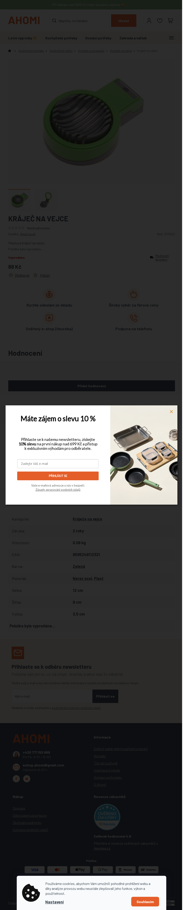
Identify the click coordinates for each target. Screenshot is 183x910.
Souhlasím (145, 901)
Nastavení (54, 901)
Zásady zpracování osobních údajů (57, 489)
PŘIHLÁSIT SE (58, 476)
